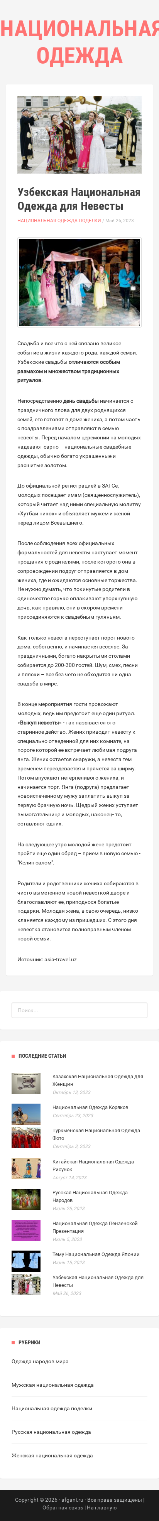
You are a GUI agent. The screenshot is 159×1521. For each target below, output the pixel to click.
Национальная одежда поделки (59, 220)
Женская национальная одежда (52, 1455)
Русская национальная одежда (51, 1432)
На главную (102, 1507)
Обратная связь (62, 1507)
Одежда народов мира (40, 1361)
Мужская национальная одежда (53, 1385)
